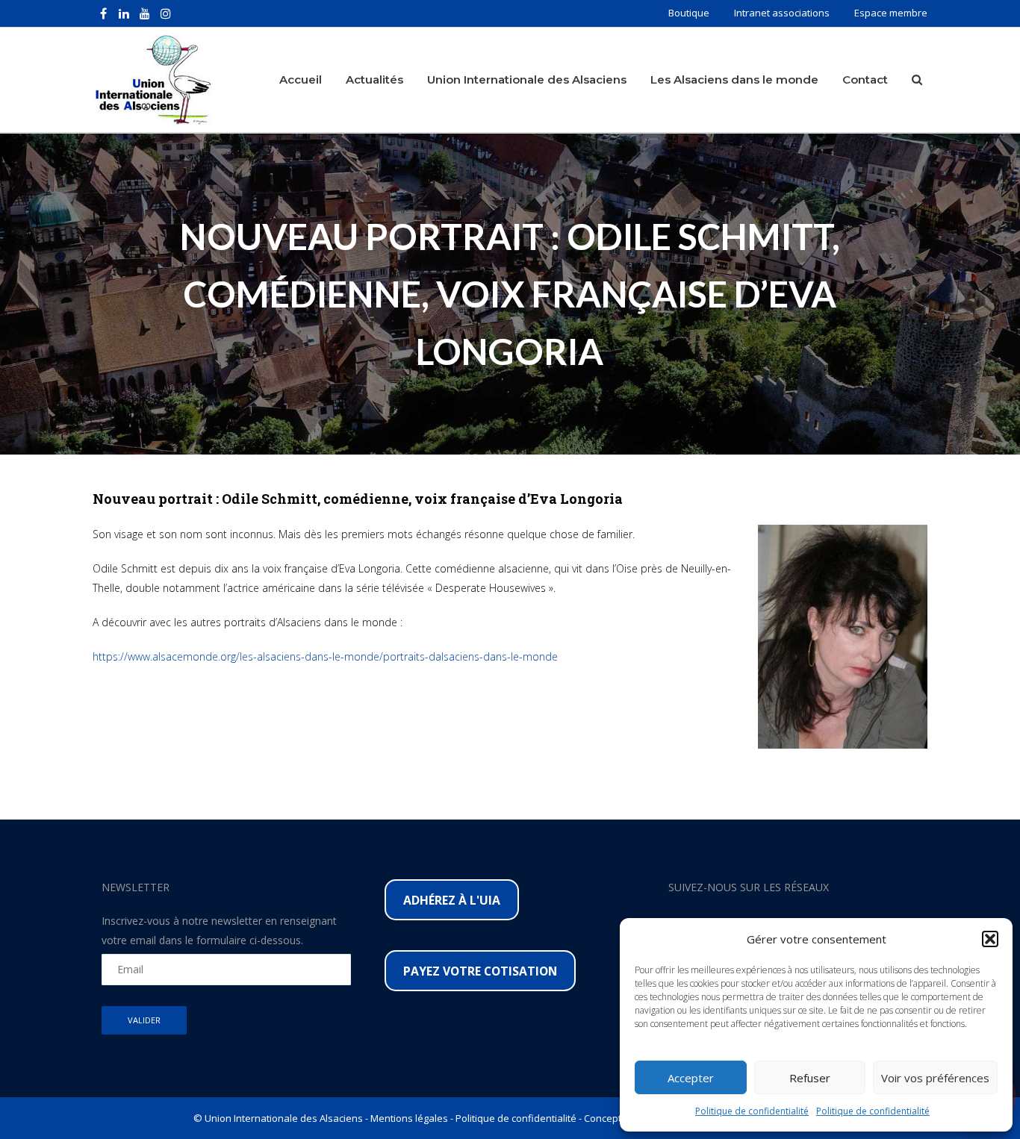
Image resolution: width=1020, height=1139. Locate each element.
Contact (865, 79)
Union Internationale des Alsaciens (526, 79)
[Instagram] (166, 13)
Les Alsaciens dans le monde (734, 79)
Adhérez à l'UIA (451, 900)
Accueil (300, 79)
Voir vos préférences (935, 1077)
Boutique (688, 12)
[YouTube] (145, 13)
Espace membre (890, 12)
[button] (990, 939)
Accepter (691, 1077)
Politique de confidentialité (752, 1111)
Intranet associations (782, 12)
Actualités (374, 79)
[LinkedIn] (124, 13)
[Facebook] (103, 13)
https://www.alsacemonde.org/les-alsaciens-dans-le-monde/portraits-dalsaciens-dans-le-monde (325, 656)
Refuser (809, 1077)
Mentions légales (409, 1118)
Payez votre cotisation (480, 971)
